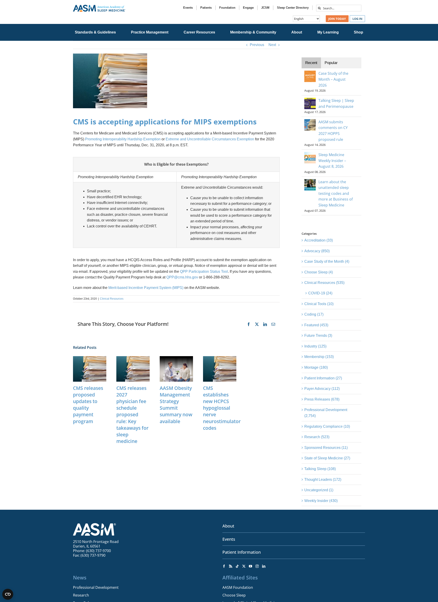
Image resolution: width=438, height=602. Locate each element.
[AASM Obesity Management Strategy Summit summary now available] (176, 358)
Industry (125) (315, 346)
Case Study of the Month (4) (326, 261)
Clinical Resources (111, 298)
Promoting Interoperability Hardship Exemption (123, 139)
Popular (331, 63)
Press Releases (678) (321, 399)
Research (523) (316, 437)
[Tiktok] (237, 566)
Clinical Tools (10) (319, 304)
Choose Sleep (234, 595)
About (228, 526)
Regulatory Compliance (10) (327, 426)
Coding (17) (313, 314)
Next (272, 45)
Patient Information (241, 552)
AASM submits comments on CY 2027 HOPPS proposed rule (333, 130)
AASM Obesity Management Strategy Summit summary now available (176, 404)
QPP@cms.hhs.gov (182, 277)
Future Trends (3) (318, 335)
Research (81, 595)
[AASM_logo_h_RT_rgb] (99, 6)
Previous (257, 45)
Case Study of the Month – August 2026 (333, 79)
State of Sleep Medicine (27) (327, 458)
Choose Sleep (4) (318, 272)
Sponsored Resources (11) (326, 448)
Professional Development (96, 587)
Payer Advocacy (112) (322, 389)
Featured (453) (316, 325)
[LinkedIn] (263, 566)
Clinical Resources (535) (324, 283)
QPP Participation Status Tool (204, 271)
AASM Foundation (237, 587)
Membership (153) (319, 357)
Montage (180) (316, 367)
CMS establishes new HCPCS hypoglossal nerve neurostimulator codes (222, 408)
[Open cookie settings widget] (7, 594)
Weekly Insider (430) (321, 501)
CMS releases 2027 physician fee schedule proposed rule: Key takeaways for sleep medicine (132, 414)
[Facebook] (224, 566)
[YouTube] (250, 566)
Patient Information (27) (323, 378)
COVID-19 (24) (320, 293)
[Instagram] (257, 566)
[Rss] (230, 566)
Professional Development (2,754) (325, 413)
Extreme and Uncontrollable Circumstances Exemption (210, 139)
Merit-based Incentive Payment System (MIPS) (145, 288)
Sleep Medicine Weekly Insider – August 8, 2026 (332, 160)
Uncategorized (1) (318, 490)
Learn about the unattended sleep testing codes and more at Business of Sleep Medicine (335, 193)
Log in (357, 19)
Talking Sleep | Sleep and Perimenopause (336, 103)
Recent (311, 63)
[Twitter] (243, 566)
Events (228, 539)
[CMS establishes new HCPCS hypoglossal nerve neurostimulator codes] (219, 358)
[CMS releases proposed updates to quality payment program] (89, 358)
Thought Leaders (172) (322, 479)
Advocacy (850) (317, 251)
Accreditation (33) (318, 240)
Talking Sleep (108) (320, 469)
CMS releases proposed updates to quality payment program (88, 404)
